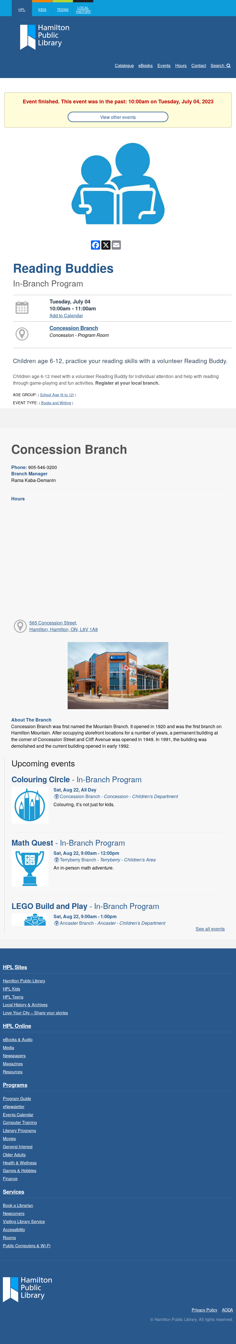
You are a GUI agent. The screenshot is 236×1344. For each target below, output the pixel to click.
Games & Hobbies (19, 1170)
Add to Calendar (66, 315)
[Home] (27, 1289)
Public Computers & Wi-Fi (26, 1245)
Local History (83, 9)
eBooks (145, 65)
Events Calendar (18, 1114)
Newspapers (14, 1055)
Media (8, 1047)
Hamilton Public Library (24, 980)
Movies (9, 1138)
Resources (12, 1071)
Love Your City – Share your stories (35, 1012)
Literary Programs (19, 1130)
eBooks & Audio (18, 1039)
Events (164, 65)
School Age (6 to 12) (57, 394)
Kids (42, 9)
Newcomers (13, 1213)
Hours (181, 65)
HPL (21, 9)
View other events (118, 117)
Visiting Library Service (24, 1221)
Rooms (9, 1237)
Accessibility (14, 1229)
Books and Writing (56, 402)
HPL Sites (15, 967)
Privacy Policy (204, 1310)
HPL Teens (13, 997)
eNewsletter (13, 1106)
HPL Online (17, 1026)
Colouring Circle (77, 779)
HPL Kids (11, 989)
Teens (62, 9)
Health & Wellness (20, 1162)
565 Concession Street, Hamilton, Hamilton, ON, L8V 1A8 (63, 626)
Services (13, 1191)
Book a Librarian (18, 1205)
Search (217, 65)
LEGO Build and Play (85, 905)
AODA (227, 1310)
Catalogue (124, 65)
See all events (210, 928)
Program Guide (17, 1098)
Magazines (13, 1063)
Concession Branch (74, 328)
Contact (198, 65)
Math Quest (68, 842)
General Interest (18, 1146)
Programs (15, 1085)
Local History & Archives (25, 1004)
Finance (10, 1178)
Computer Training (20, 1122)
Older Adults (14, 1154)
